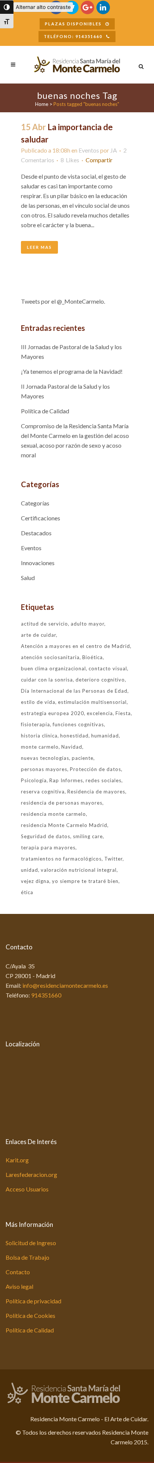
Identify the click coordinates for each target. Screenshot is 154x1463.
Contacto (18, 1271)
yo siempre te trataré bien (85, 881)
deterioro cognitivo (100, 680)
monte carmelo (40, 747)
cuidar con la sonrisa (47, 680)
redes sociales (103, 780)
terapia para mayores (48, 847)
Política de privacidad (33, 1300)
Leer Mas (39, 247)
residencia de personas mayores (61, 803)
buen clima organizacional (53, 668)
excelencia (100, 713)
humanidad (105, 736)
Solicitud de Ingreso (31, 1242)
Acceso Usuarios (27, 1189)
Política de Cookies (30, 1315)
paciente (82, 758)
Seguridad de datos (45, 836)
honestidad (74, 736)
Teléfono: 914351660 (73, 36)
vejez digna (35, 881)
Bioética (92, 657)
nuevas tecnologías (45, 758)
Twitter (113, 859)
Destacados (36, 532)
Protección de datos (95, 769)
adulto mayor (87, 624)
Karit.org (17, 1159)
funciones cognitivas (78, 724)
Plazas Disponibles (73, 23)
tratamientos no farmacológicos (61, 859)
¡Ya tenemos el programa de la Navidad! (72, 371)
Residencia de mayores (96, 792)
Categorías (35, 503)
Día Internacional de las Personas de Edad (74, 691)
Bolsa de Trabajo (27, 1257)
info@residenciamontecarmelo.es (65, 985)
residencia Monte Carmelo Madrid (64, 825)
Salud (28, 577)
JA (113, 150)
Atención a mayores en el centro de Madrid (75, 646)
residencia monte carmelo (53, 814)
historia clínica (39, 736)
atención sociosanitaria (50, 657)
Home (41, 104)
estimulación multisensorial (92, 702)
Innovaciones (38, 562)
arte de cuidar (38, 635)
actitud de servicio (44, 624)
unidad (29, 870)
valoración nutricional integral (79, 870)
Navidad (71, 747)
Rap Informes (66, 780)
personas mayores (44, 769)
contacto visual (108, 668)
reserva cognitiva (43, 792)
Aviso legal (19, 1286)
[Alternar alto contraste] (6, 7)
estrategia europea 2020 (52, 713)
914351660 (46, 995)
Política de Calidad (45, 410)
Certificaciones (40, 517)
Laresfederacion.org (31, 1174)
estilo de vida (38, 702)
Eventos (88, 150)
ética (27, 892)
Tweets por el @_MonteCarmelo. (63, 301)
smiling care (88, 836)
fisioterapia (35, 724)
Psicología (34, 780)
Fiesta (123, 713)
